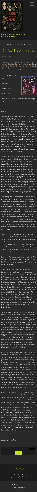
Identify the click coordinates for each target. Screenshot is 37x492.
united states (20, 68)
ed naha (23, 64)
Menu (32, 3)
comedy (25, 66)
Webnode (22, 488)
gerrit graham (30, 68)
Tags (2, 59)
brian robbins (31, 64)
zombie (5, 68)
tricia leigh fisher (15, 66)
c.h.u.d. (4, 64)
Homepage (9, 45)
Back (18, 453)
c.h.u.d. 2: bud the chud (26, 62)
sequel (19, 70)
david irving (16, 64)
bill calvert (5, 66)
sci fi (34, 66)
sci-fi (30, 66)
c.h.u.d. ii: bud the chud (10, 62)
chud (9, 64)
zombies (12, 68)
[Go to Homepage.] (14, 16)
